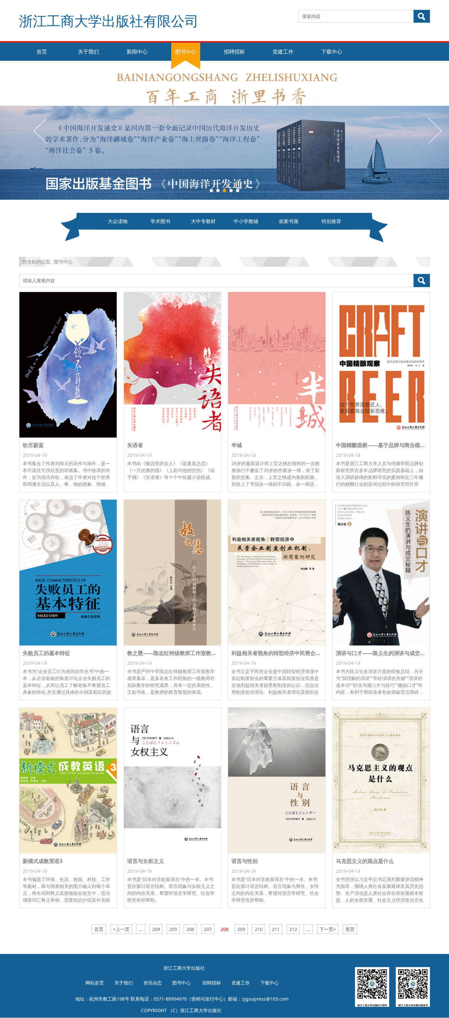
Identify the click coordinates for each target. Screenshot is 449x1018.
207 (208, 929)
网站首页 (94, 983)
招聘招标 (234, 51)
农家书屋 (288, 221)
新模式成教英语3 (42, 861)
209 (241, 929)
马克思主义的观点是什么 (365, 861)
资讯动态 (152, 983)
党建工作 (283, 51)
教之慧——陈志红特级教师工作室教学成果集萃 (182, 653)
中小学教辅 (246, 221)
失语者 (135, 445)
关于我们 (88, 51)
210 (259, 929)
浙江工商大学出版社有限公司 (109, 20)
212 (293, 929)
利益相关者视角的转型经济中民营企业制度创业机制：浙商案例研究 (310, 653)
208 (224, 929)
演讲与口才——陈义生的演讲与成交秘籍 (383, 653)
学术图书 (160, 221)
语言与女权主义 (145, 861)
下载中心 (331, 51)
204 (156, 929)
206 (190, 929)
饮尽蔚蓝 (33, 445)
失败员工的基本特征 (46, 653)
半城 (236, 445)
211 (276, 929)
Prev (41, 130)
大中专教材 (203, 221)
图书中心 (185, 51)
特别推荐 (331, 221)
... (141, 929)
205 (173, 929)
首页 (41, 51)
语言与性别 (244, 861)
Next (434, 130)
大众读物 (118, 221)
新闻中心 (137, 51)
